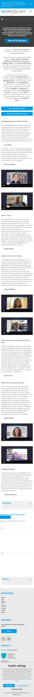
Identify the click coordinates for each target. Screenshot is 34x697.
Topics (2, 599)
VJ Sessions (3, 608)
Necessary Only (17, 689)
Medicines (3, 602)
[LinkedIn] (9, 639)
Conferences (4, 606)
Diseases (3, 597)
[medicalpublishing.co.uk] (8, 656)
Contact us (4, 650)
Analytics (17, 693)
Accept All (9, 685)
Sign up (9, 631)
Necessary (9, 693)
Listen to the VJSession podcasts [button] (17, 108)
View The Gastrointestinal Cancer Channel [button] (17, 114)
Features (3, 610)
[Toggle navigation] (31, 11)
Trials (2, 604)
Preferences (25, 693)
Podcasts (3, 612)
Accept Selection (23, 685)
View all (5, 517)
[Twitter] (3, 639)
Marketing (18, 695)
